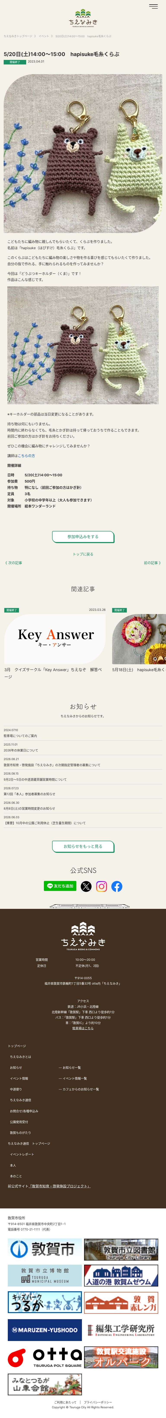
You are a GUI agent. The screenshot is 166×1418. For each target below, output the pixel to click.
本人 (13, 1165)
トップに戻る (83, 554)
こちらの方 (26, 456)
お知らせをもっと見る (83, 846)
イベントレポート (22, 1154)
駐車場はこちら (83, 1028)
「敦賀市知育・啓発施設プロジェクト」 (60, 1186)
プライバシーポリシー (98, 1402)
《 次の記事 (13, 563)
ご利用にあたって (65, 1402)
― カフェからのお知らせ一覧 (79, 1089)
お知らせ (16, 1067)
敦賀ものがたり (20, 1132)
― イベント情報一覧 (73, 1078)
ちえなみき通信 (20, 1100)
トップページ (17, 1046)
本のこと (16, 1176)
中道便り (16, 1089)
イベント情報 (19, 1078)
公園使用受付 (19, 1122)
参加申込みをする (83, 536)
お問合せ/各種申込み (24, 1111)
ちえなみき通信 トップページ (29, 1143)
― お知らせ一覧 (70, 1067)
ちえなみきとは (20, 1057)
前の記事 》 (153, 563)
